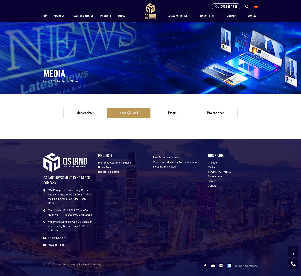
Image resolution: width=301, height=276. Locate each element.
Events (172, 112)
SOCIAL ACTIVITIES (177, 15)
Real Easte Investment (166, 157)
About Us (59, 15)
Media (121, 15)
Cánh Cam (74, 267)
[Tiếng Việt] (256, 6)
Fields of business (82, 15)
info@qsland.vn (57, 237)
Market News (85, 112)
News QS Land (129, 112)
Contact (253, 15)
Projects (105, 15)
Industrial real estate (164, 166)
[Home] (45, 15)
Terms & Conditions (246, 265)
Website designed (53, 267)
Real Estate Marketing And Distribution (175, 162)
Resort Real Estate (108, 171)
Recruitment (206, 15)
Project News (216, 112)
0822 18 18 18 (229, 6)
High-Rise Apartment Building (115, 162)
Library (231, 15)
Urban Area (104, 167)
